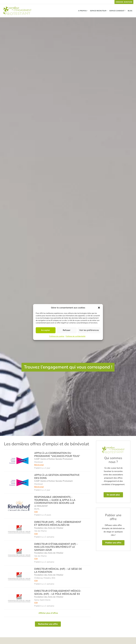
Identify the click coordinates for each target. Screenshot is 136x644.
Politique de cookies (56, 336)
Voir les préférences (89, 330)
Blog (130, 11)
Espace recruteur (98, 11)
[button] (99, 307)
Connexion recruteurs (124, 2)
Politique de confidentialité (75, 336)
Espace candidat (116, 11)
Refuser (66, 330)
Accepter (45, 330)
